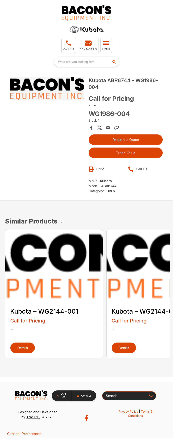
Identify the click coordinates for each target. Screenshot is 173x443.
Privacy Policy (128, 411)
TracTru (32, 417)
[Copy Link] (116, 127)
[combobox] (86, 62)
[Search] (151, 395)
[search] (114, 62)
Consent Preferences (24, 434)
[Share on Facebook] (91, 127)
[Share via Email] (108, 127)
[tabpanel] (47, 89)
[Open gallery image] (47, 88)
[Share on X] (99, 127)
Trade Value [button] (125, 153)
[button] (68, 45)
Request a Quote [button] (125, 140)
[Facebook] (86, 418)
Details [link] (22, 348)
